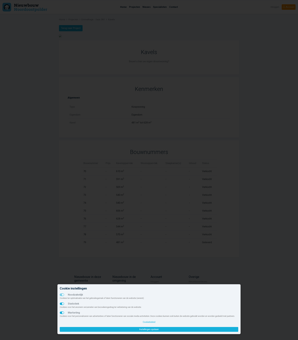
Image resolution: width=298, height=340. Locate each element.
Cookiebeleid (149, 322)
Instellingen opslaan (149, 329)
